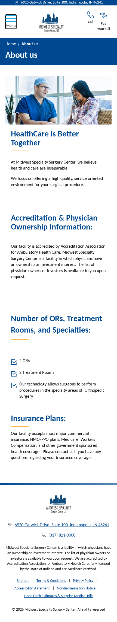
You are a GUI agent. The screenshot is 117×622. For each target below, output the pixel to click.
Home (10, 44)
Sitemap (23, 581)
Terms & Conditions (51, 581)
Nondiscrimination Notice (76, 588)
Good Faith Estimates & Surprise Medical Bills (58, 596)
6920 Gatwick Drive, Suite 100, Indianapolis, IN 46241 (62, 3)
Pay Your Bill (103, 26)
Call (90, 22)
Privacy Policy (83, 581)
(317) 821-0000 (61, 535)
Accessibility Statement (32, 588)
